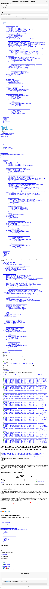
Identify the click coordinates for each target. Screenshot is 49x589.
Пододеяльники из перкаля (17, 100)
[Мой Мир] (5, 511)
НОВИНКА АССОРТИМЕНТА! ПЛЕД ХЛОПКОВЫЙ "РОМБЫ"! (18, 363)
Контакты (5, 120)
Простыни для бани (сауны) (14, 92)
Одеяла (9, 75)
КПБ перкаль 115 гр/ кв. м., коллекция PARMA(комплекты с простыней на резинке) (26, 44)
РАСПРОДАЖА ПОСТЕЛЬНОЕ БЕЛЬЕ (17, 28)
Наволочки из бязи (15, 96)
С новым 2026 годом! (7, 370)
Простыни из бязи (15, 98)
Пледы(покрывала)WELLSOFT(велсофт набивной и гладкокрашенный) (26, 64)
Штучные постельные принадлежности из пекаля (19, 99)
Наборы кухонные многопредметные (16, 83)
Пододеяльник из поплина (16, 105)
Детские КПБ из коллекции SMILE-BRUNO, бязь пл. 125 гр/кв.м (25, 51)
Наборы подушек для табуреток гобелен (19, 73)
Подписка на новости (5, 151)
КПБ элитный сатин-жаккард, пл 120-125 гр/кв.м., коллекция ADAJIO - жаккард (25, 48)
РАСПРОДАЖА (9, 27)
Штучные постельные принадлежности (14, 94)
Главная (5, 531)
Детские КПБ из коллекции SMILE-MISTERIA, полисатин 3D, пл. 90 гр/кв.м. (28, 54)
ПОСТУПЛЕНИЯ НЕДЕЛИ (12, 26)
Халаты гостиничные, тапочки (15, 36)
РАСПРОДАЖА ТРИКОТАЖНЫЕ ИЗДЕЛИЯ (16, 31)
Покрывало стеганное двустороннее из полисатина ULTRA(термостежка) (24, 58)
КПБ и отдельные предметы (14, 34)
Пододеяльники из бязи (16, 97)
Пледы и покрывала (10, 56)
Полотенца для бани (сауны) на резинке (17, 91)
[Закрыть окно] (3, 587)
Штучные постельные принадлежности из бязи (18, 95)
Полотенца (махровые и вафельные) (16, 35)
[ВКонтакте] (1, 511)
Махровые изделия (10, 79)
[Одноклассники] (3, 511)
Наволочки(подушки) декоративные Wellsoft (18, 68)
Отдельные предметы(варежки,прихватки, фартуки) (19, 86)
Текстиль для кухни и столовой (12, 80)
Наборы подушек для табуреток (15, 69)
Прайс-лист (5, 122)
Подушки (10, 76)
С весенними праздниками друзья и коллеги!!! (13, 356)
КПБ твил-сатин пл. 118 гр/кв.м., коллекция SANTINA (20, 45)
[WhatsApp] (8, 511)
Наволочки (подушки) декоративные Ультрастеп (18, 67)
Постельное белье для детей (14, 50)
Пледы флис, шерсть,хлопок (14, 66)
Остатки (5, 124)
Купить (2, 482)
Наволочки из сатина (15, 112)
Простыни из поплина (15, 106)
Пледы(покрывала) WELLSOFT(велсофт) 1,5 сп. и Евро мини (21, 62)
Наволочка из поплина (16, 104)
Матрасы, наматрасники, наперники (16, 77)
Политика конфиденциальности (10, 542)
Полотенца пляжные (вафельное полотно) (17, 90)
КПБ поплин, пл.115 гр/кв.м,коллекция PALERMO (19, 41)
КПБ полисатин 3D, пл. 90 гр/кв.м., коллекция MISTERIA (21, 49)
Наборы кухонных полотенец (14, 82)
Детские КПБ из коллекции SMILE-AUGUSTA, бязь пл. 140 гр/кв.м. (26, 52)
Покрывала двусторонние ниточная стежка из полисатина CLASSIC (23, 57)
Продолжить (3, 522)
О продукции (6, 117)
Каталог (5, 24)
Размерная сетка (6, 121)
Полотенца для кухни (13, 81)
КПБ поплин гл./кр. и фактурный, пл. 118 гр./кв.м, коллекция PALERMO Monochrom (26, 42)
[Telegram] (10, 511)
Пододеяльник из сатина (16, 111)
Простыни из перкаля (15, 102)
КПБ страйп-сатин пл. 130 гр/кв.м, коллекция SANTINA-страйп (22, 46)
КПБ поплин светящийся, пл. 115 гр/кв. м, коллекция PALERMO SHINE (24, 43)
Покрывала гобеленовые (13, 61)
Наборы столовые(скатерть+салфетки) (16, 84)
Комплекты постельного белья (12, 37)
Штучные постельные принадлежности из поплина (19, 103)
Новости (5, 119)
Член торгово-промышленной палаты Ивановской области (14, 529)
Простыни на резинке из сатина (18, 113)
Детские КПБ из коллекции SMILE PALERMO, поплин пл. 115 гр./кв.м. (26, 53)
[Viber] (6, 511)
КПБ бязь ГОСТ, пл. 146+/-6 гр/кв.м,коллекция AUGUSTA (21, 38)
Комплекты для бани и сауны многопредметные (18, 89)
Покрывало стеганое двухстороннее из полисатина (22, 59)
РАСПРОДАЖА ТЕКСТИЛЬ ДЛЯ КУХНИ (17, 30)
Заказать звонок (4, 150)
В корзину (8, 522)
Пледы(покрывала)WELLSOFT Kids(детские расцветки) (23, 65)
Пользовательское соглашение (9, 536)
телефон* (3, 8)
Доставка (5, 115)
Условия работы (6, 114)
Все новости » (7, 352)
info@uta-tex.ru (4, 554)
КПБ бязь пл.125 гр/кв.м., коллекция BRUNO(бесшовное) (20, 39)
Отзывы (5, 118)
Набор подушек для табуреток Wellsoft (19, 71)
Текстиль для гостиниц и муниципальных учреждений (18, 33)
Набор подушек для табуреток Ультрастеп (20, 72)
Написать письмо (4, 153)
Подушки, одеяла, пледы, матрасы (13, 74)
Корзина (2, 156)
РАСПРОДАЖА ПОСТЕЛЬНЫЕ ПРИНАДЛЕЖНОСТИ (20, 29)
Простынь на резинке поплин (17, 107)
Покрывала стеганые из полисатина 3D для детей (21, 60)
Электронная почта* (6, 3)
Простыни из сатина (15, 110)
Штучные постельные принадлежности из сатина (19, 109)
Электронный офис (12, 569)
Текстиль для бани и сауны (11, 88)
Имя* (2, 12)
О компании (5, 23)
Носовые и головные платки (12, 87)
